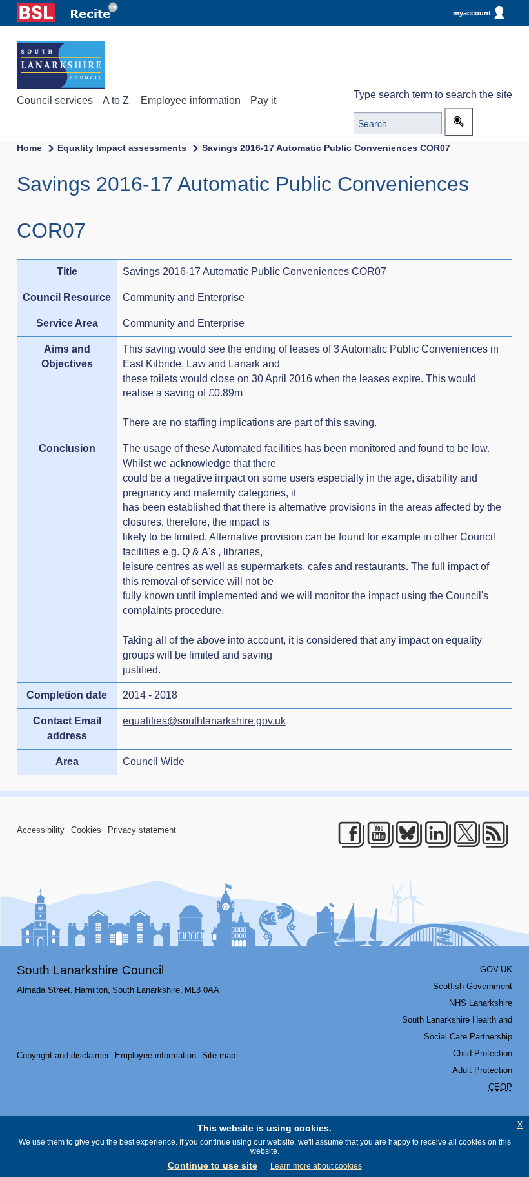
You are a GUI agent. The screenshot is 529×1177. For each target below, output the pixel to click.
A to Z (116, 100)
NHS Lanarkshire (480, 1003)
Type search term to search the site (433, 94)
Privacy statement (142, 830)
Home (31, 148)
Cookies (86, 830)
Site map (218, 1055)
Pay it (263, 100)
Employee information (191, 100)
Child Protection (482, 1053)
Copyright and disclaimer (63, 1055)
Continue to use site (212, 1165)
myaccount (472, 13)
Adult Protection (482, 1070)
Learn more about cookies (316, 1166)
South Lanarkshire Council (90, 970)
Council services (55, 100)
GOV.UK (496, 969)
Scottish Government (472, 986)
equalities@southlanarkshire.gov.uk (204, 720)
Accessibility (41, 830)
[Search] (458, 122)
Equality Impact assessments (123, 148)
